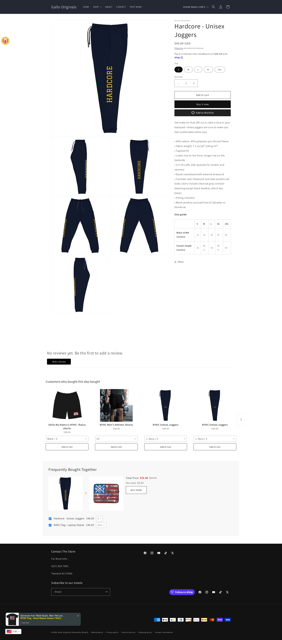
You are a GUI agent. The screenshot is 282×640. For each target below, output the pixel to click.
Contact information (164, 632)
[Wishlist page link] (177, 6)
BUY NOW (136, 490)
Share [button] (181, 261)
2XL (220, 69)
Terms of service (128, 632)
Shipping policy (145, 632)
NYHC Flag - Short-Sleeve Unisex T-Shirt (40, 618)
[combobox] (67, 439)
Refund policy (97, 632)
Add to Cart (67, 446)
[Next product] (241, 419)
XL (208, 69)
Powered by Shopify (79, 632)
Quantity (178, 76)
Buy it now (202, 104)
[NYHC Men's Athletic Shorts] (116, 405)
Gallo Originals (64, 632)
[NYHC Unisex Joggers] (165, 405)
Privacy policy (112, 632)
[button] (97, 6)
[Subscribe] (106, 592)
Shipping (178, 48)
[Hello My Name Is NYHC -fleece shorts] (67, 405)
